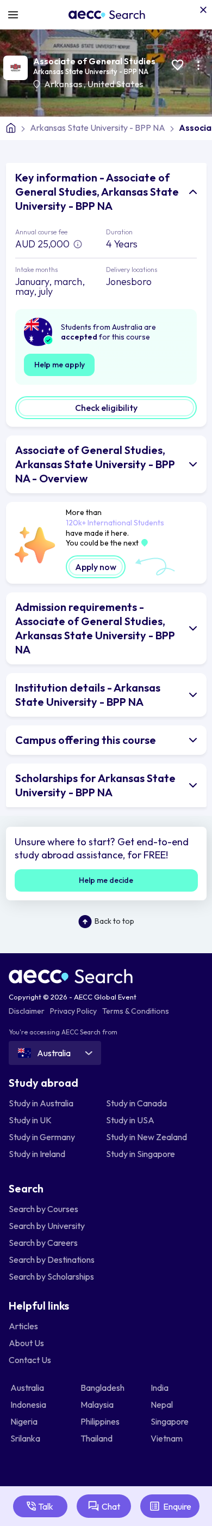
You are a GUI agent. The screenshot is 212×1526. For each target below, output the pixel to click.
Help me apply (59, 365)
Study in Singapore (140, 1153)
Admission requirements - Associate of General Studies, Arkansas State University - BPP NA (95, 628)
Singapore (170, 1421)
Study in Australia (41, 1103)
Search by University (47, 1225)
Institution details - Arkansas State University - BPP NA (87, 694)
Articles (23, 1326)
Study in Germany (42, 1136)
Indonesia (29, 1404)
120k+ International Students (115, 523)
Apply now (95, 566)
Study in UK (30, 1120)
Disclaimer (27, 1011)
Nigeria (24, 1421)
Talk (45, 1506)
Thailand (97, 1438)
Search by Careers (43, 1242)
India (160, 1387)
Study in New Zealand (146, 1136)
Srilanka (26, 1438)
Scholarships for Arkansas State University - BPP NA (95, 785)
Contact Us (30, 1359)
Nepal (162, 1404)
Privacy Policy (73, 1011)
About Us (26, 1342)
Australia (28, 1387)
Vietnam (167, 1438)
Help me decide (106, 880)
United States (115, 83)
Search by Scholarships (51, 1276)
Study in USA (130, 1120)
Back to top (114, 921)
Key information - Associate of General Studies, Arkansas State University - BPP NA (97, 192)
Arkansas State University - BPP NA (90, 71)
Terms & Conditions (135, 1011)
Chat (111, 1506)
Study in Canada (136, 1103)
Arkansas (64, 83)
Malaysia (97, 1404)
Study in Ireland (37, 1153)
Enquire (177, 1506)
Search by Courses (43, 1208)
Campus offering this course (85, 740)
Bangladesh (103, 1387)
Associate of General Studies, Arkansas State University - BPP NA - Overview (95, 464)
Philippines (100, 1421)
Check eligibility (106, 407)
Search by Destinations (52, 1259)
